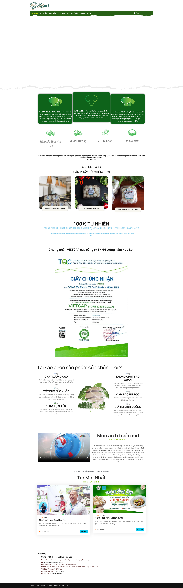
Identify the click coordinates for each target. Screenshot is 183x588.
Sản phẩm (52, 13)
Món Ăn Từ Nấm (72, 13)
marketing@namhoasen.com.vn (53, 562)
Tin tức (82, 13)
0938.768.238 (59, 571)
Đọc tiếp (84, 531)
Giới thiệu (43, 13)
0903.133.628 (57, 573)
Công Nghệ (61, 13)
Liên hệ (89, 13)
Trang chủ (34, 13)
